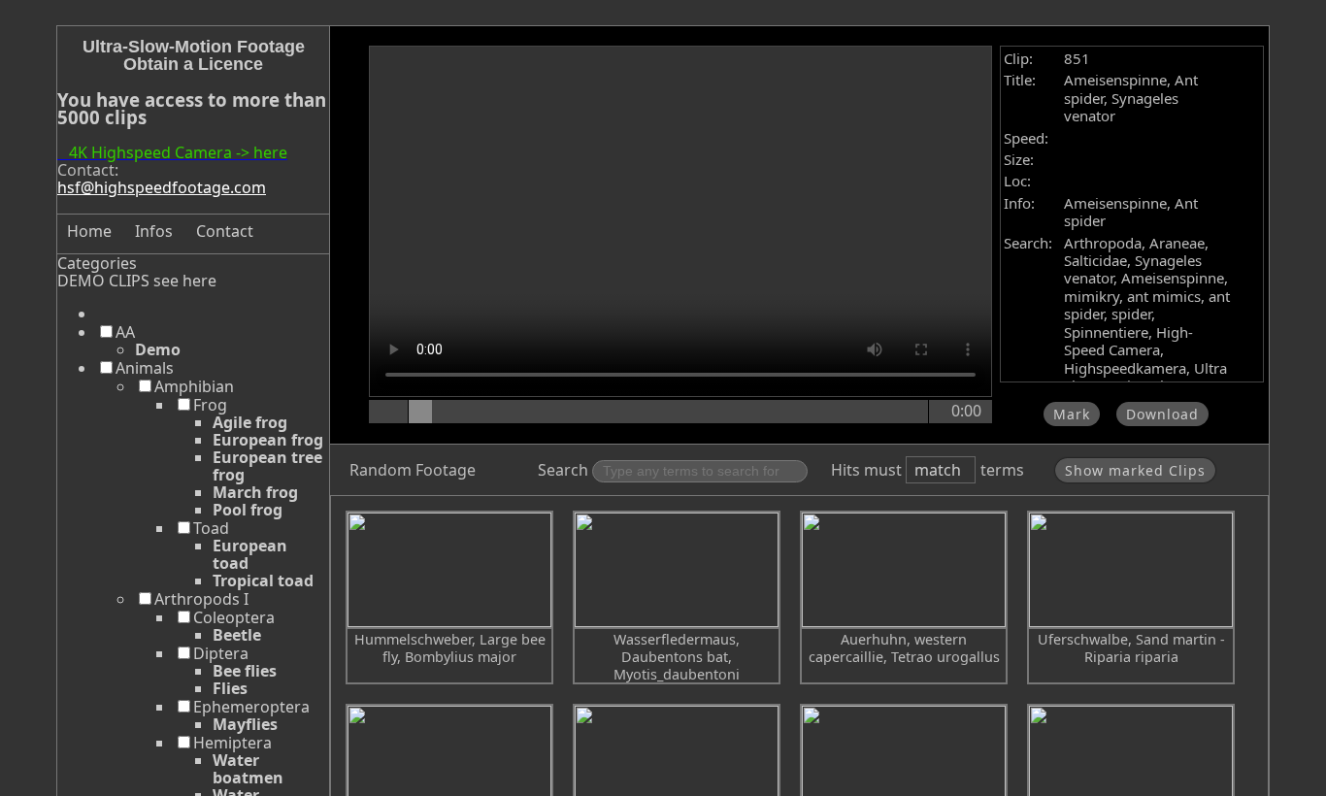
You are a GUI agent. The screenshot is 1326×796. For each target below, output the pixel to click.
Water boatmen (248, 768)
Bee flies (245, 670)
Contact (224, 231)
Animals (145, 368)
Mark (1071, 414)
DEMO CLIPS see (118, 280)
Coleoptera (234, 617)
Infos (154, 231)
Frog (210, 404)
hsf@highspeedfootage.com (161, 187)
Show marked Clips (1135, 470)
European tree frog (267, 466)
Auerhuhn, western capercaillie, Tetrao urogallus (904, 648)
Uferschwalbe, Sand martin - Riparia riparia (1131, 648)
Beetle (237, 635)
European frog (268, 439)
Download (1162, 414)
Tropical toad (263, 580)
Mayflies (245, 724)
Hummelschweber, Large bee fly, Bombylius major (450, 648)
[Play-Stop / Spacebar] (390, 412)
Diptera (221, 653)
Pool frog (247, 509)
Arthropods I (201, 599)
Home (89, 231)
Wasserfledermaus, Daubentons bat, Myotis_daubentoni (676, 656)
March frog (255, 492)
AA (125, 332)
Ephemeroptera (251, 706)
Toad (211, 528)
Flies (230, 688)
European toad (250, 554)
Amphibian (194, 386)
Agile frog (250, 422)
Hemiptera (232, 742)
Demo (158, 349)
